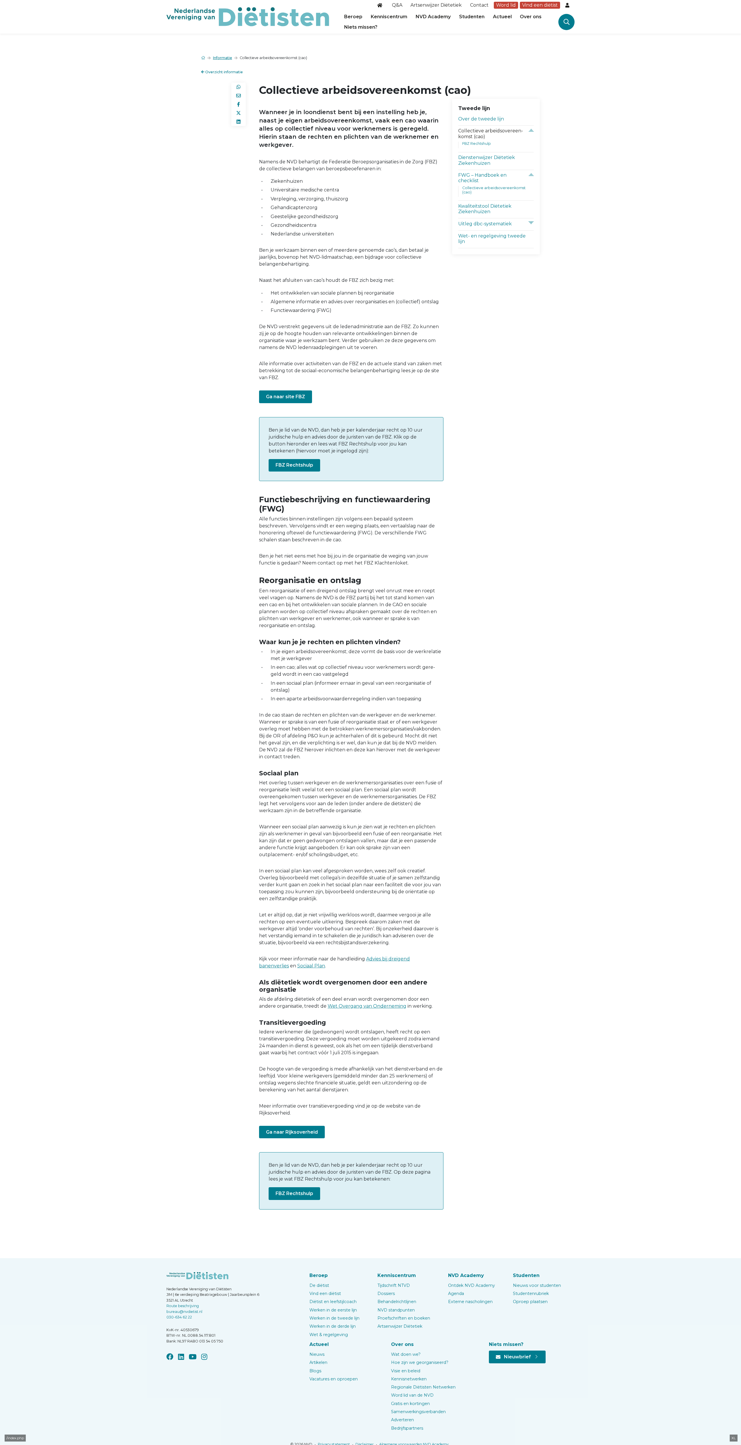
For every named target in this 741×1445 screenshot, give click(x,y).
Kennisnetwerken (409, 1379)
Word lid (506, 5)
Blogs (315, 1370)
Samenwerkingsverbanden (418, 1411)
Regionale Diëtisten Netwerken (423, 1387)
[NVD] (247, 16)
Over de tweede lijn (481, 119)
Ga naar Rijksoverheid (292, 1132)
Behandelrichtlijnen (396, 1301)
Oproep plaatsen (530, 1301)
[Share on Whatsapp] (238, 87)
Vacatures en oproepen (333, 1379)
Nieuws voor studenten (537, 1285)
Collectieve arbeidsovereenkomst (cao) (494, 190)
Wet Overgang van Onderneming (367, 1006)
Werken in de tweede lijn (334, 1318)
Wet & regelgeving (328, 1334)
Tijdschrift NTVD (393, 1285)
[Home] (380, 5)
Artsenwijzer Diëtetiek (436, 5)
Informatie (222, 58)
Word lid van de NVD (412, 1395)
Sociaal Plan (311, 966)
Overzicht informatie (223, 72)
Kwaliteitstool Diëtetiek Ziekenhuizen (484, 208)
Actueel (502, 16)
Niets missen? (360, 27)
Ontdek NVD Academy (471, 1285)
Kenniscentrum (389, 16)
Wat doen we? (406, 1354)
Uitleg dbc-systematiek (485, 223)
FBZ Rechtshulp (294, 465)
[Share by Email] (238, 95)
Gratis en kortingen (410, 1403)
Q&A (397, 5)
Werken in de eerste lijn (333, 1310)
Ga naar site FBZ (285, 396)
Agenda (456, 1293)
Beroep (353, 16)
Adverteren (402, 1419)
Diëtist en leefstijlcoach (333, 1301)
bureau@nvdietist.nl (184, 1311)
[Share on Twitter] (238, 113)
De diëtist (319, 1285)
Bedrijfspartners (407, 1428)
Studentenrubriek (531, 1293)
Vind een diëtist (540, 5)
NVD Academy (433, 16)
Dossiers (386, 1293)
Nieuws (316, 1354)
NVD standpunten (396, 1310)
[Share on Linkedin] (238, 121)
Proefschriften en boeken (403, 1318)
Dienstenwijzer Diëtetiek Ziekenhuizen (486, 160)
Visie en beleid (405, 1370)
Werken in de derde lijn (332, 1326)
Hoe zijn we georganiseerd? (419, 1362)
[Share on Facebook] (238, 104)
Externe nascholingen (470, 1301)
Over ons (531, 16)
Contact (479, 5)
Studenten (472, 16)
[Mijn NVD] (568, 5)
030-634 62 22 (179, 1317)
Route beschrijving (182, 1306)
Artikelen (318, 1362)
